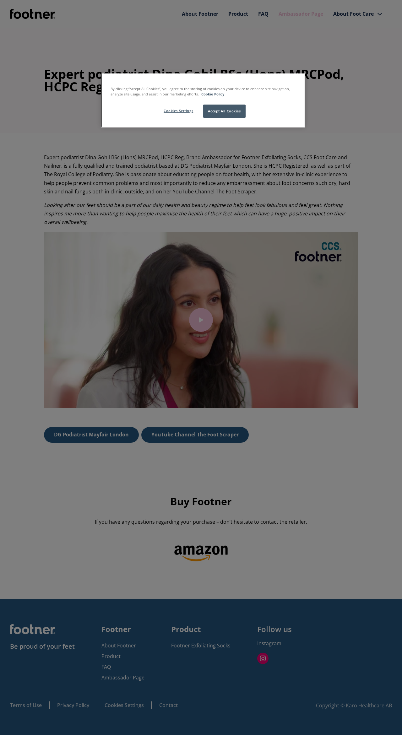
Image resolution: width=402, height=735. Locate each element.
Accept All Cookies (224, 111)
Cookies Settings (178, 110)
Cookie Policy (212, 94)
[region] (203, 100)
